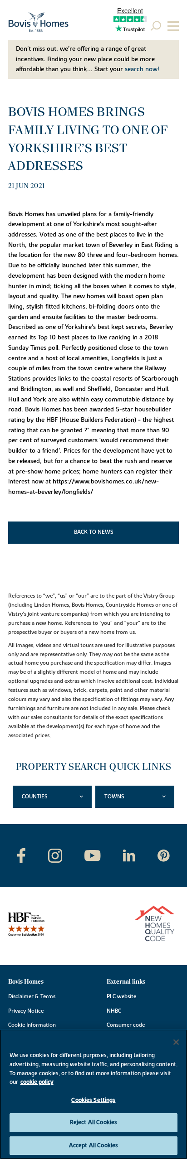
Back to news (93, 532)
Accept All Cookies (93, 1145)
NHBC (114, 1011)
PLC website (121, 996)
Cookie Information (32, 1025)
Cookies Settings (93, 1100)
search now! (142, 69)
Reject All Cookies (93, 1122)
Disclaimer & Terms (31, 996)
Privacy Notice (26, 1011)
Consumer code (126, 1025)
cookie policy (37, 1082)
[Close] (176, 1042)
